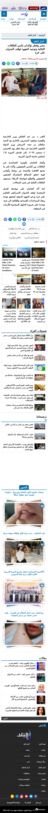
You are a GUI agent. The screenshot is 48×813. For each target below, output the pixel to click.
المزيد (5, 718)
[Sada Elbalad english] (5, 8)
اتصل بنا (28, 802)
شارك (23, 63)
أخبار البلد (21, 19)
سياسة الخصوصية (13, 802)
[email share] (4, 63)
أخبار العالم (32, 35)
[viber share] (5, 219)
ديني (28, 762)
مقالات (43, 791)
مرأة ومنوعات (41, 762)
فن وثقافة (42, 756)
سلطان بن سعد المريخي (29, 233)
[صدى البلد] (24, 14)
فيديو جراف (42, 773)
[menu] (44, 14)
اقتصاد (43, 779)
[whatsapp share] (8, 63)
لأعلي (41, 726)
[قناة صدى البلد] (43, 8)
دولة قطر (13, 233)
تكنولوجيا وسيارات (24, 779)
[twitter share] (13, 63)
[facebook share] (18, 63)
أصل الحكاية (26, 767)
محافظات (26, 773)
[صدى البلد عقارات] (13, 8)
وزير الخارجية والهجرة (16, 229)
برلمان (43, 785)
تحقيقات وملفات (24, 785)
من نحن (38, 802)
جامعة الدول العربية (32, 238)
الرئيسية (43, 19)
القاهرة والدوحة (15, 238)
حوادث (11, 19)
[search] (4, 14)
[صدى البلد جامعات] (22, 8)
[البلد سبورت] (33, 8)
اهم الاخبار (32, 19)
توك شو (27, 756)
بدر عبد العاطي (34, 229)
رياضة (28, 750)
